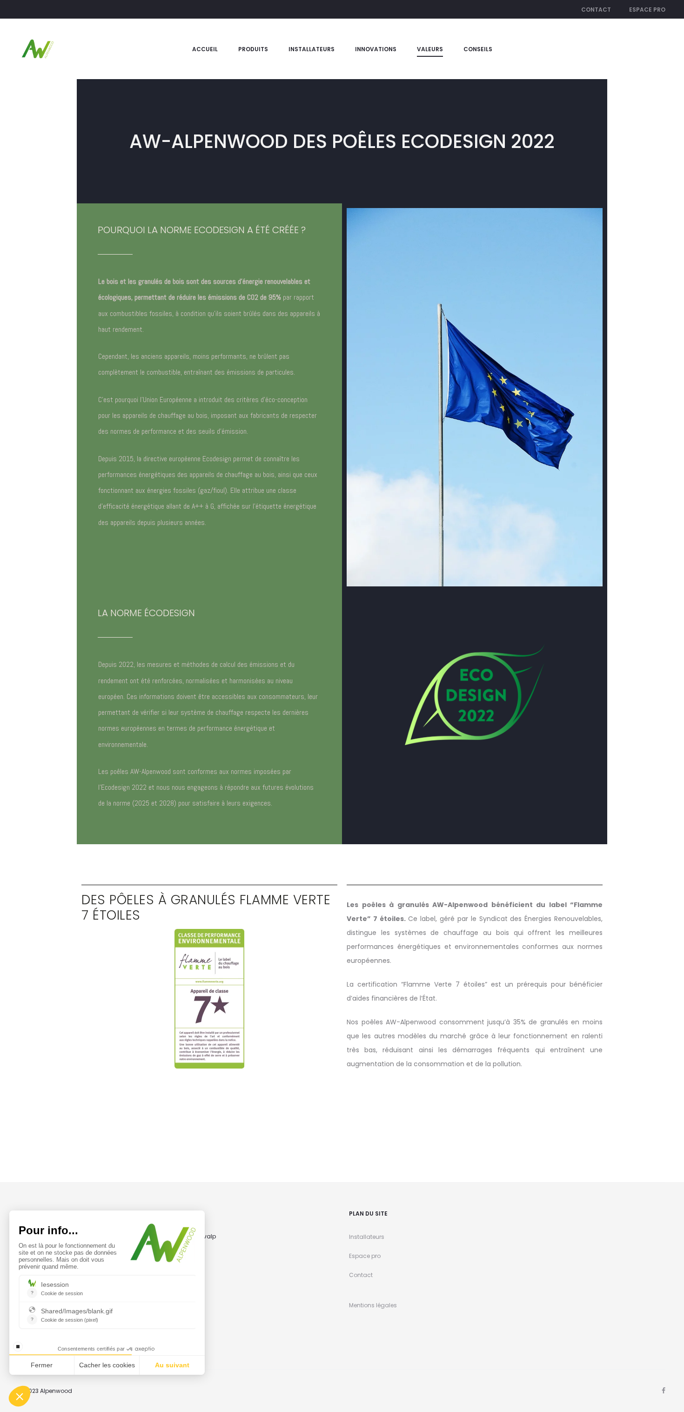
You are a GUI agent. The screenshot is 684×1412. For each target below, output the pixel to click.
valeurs (430, 49)
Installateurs (311, 49)
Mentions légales (373, 1305)
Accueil (205, 49)
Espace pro (647, 9)
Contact (596, 9)
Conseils (477, 49)
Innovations (375, 49)
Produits (253, 49)
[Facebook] (663, 1390)
